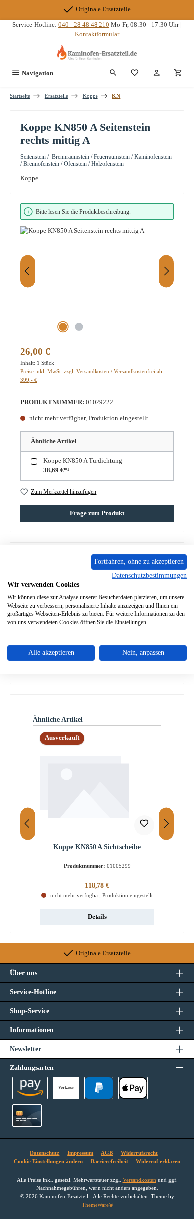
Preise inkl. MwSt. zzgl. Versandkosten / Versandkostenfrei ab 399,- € (91, 375)
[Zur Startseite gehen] (97, 52)
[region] (97, 270)
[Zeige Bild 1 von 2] (63, 327)
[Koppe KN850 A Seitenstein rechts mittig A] (97, 282)
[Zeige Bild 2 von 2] (79, 327)
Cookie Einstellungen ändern (48, 1161)
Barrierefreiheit (109, 1161)
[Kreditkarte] (27, 1115)
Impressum (80, 1153)
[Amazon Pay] (30, 1088)
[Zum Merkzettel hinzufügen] (144, 825)
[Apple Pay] (133, 1088)
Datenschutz (44, 1153)
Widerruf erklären (158, 1161)
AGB (107, 1153)
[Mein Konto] (157, 73)
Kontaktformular (97, 34)
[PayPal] (98, 1088)
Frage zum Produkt (97, 513)
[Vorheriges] (27, 271)
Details (97, 917)
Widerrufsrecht (139, 1153)
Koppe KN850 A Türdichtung (82, 460)
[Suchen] (113, 73)
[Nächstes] (166, 271)
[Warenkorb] (178, 73)
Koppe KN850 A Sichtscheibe (97, 847)
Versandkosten (139, 1180)
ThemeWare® (97, 1205)
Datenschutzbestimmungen (149, 575)
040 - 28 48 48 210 (83, 24)
